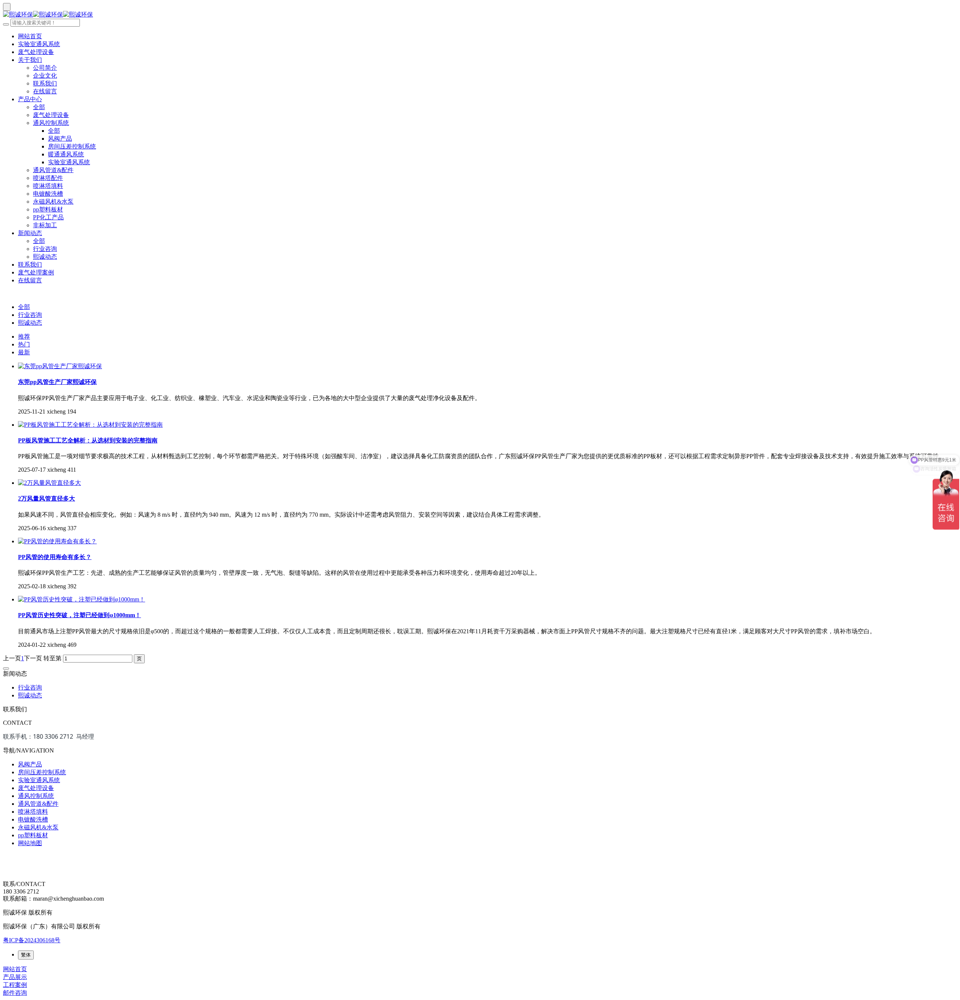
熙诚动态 (45, 256)
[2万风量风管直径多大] (49, 483)
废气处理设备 (36, 52)
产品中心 (30, 99)
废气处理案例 (36, 272)
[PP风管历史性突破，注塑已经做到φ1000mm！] (81, 599)
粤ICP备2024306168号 (31, 940)
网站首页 (30, 36)
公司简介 (45, 67)
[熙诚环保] (480, 15)
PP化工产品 (48, 217)
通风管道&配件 (53, 170)
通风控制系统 (51, 123)
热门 (24, 344)
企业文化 (45, 75)
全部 (39, 107)
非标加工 (45, 225)
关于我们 (30, 60)
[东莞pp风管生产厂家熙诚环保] (60, 366)
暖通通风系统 (66, 154)
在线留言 (45, 91)
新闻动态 (30, 233)
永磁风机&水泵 (53, 201)
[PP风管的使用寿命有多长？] (57, 541)
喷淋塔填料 (48, 186)
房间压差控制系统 (72, 146)
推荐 (24, 336)
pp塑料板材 (48, 209)
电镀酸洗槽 (48, 193)
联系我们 (45, 83)
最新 (24, 352)
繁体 (26, 955)
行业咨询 (45, 249)
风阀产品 (60, 138)
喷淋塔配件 (48, 178)
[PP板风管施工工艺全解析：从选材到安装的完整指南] (90, 424)
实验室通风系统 (39, 44)
